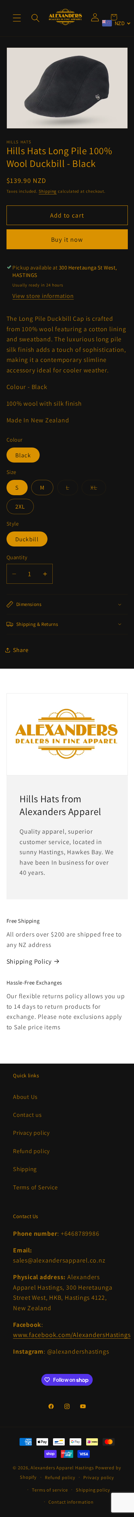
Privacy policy (31, 1132)
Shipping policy (93, 1490)
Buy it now (67, 239)
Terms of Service (35, 1187)
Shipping (48, 191)
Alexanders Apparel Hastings (62, 1467)
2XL (20, 506)
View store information (43, 296)
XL (98, 489)
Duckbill (27, 539)
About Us (25, 1097)
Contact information (70, 1502)
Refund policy (31, 1151)
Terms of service (50, 1490)
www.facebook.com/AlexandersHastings (71, 1334)
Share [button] (21, 650)
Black (23, 455)
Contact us (27, 1114)
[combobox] (116, 23)
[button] (16, 18)
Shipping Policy (29, 961)
